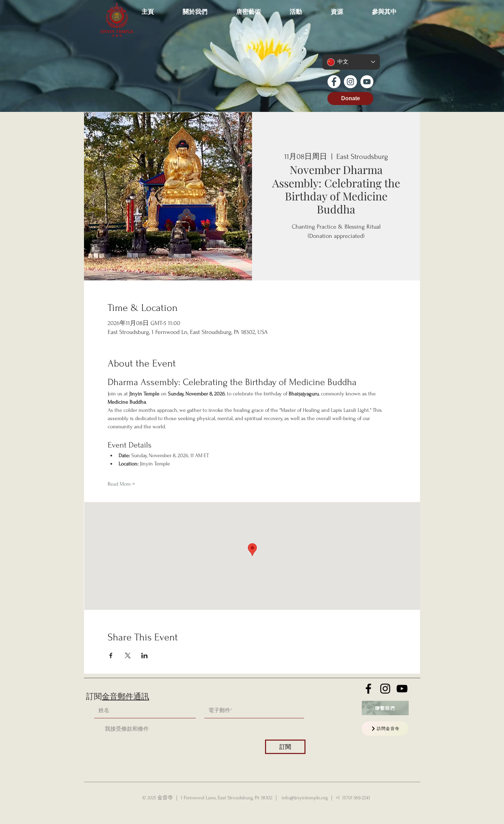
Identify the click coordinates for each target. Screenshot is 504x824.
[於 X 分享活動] (127, 655)
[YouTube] (366, 81)
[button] (195, 8)
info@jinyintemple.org (304, 798)
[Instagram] (350, 81)
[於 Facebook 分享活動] (111, 655)
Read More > (121, 484)
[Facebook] (333, 81)
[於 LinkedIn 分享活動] (144, 655)
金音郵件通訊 (125, 696)
